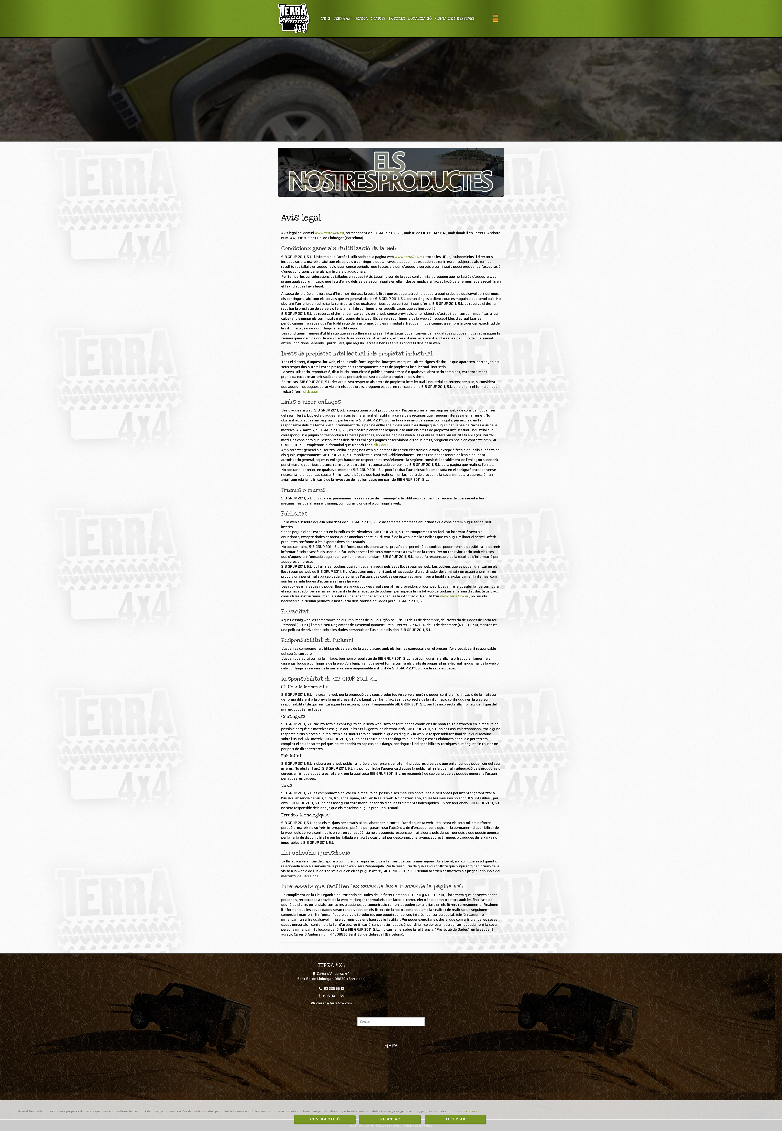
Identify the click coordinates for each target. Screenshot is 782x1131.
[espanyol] (496, 15)
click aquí (310, 391)
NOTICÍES (397, 18)
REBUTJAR (390, 1119)
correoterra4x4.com (334, 1003)
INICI (325, 18)
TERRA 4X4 (343, 18)
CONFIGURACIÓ (325, 1119)
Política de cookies (463, 1111)
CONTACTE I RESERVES (454, 18)
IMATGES (378, 18)
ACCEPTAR (455, 1119)
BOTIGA (362, 18)
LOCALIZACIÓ (420, 18)
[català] (496, 20)
